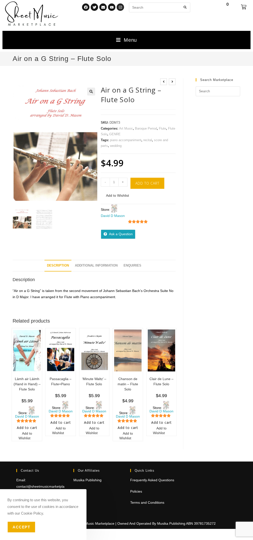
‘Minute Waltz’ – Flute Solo (94, 381)
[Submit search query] (185, 7)
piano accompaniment (125, 140)
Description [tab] (58, 265)
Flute (162, 128)
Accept (21, 527)
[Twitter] (94, 7)
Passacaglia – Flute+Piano (60, 381)
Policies (136, 491)
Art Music (126, 128)
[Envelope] (103, 7)
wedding (116, 146)
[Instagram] (120, 7)
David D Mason (113, 216)
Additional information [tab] (96, 265)
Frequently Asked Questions (152, 480)
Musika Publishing (87, 480)
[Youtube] (111, 7)
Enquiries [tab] (132, 265)
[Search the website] (159, 7)
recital (147, 140)
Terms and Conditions (147, 502)
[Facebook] (85, 7)
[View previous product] (163, 81)
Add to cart (147, 183)
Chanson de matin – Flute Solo (128, 384)
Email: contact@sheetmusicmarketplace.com (40, 486)
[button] (91, 92)
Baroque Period (146, 128)
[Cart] (243, 7)
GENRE (115, 134)
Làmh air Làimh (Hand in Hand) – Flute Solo (27, 384)
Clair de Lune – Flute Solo (161, 381)
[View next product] (172, 81)
